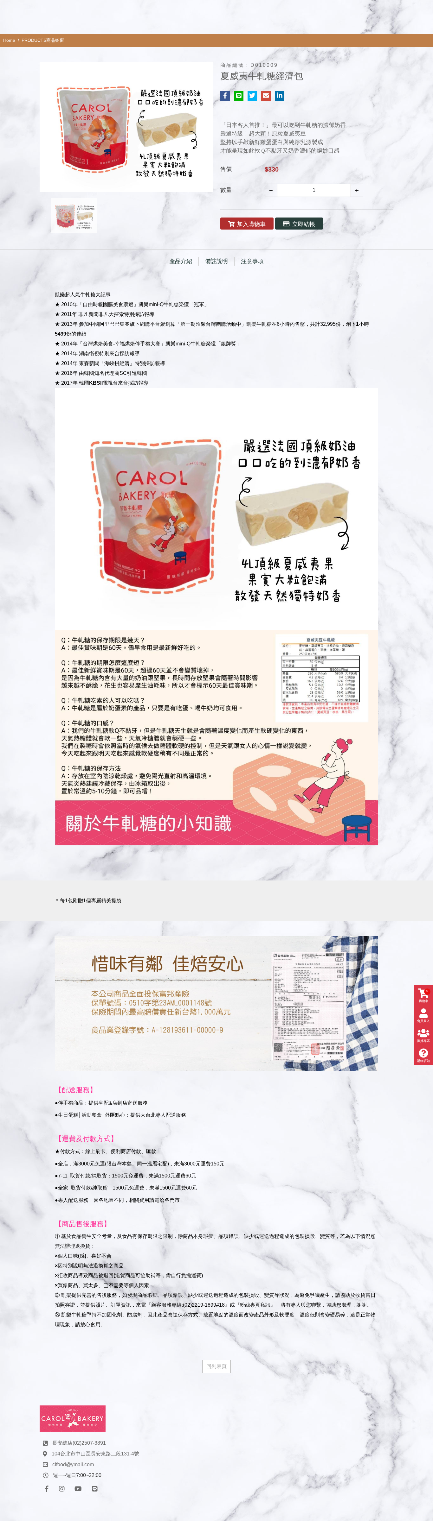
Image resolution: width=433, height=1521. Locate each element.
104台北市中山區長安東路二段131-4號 (95, 1453)
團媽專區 (423, 1041)
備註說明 (216, 261)
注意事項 (252, 261)
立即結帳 (303, 224)
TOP (416, 1315)
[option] (126, 127)
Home (9, 40)
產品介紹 (180, 261)
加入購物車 (251, 224)
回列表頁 (216, 1366)
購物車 (423, 996)
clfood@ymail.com (73, 1464)
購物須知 (423, 1061)
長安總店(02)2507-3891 (79, 1443)
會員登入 (423, 1021)
